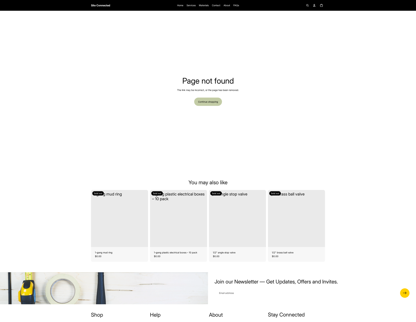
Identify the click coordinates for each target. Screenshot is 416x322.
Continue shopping (208, 101)
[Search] (307, 5)
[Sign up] (405, 293)
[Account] (314, 5)
